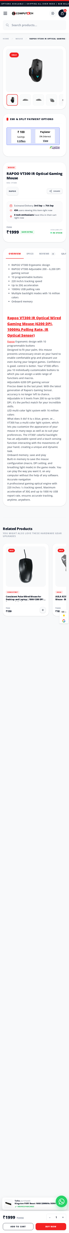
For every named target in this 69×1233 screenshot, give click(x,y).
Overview (15, 253)
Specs (30, 253)
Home (6, 38)
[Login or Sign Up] (53, 13)
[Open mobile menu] (5, 13)
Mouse (19, 38)
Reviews (46, 253)
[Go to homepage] (22, 13)
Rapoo (11, 341)
